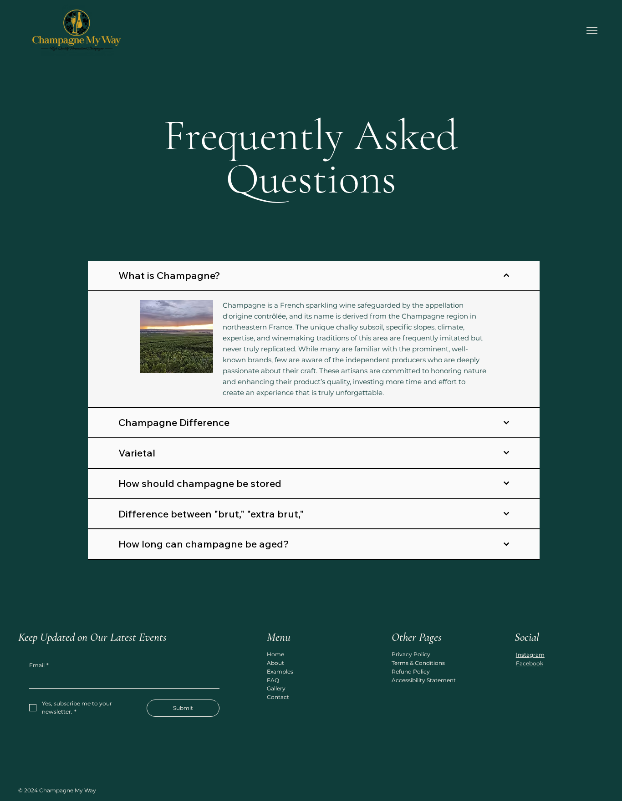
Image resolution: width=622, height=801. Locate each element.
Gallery (276, 688)
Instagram (530, 654)
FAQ (273, 680)
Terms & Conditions (418, 662)
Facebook (529, 663)
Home (275, 654)
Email (39, 665)
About (275, 662)
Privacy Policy (411, 654)
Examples (280, 671)
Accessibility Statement (424, 680)
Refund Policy (411, 671)
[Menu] (592, 30)
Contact (278, 697)
